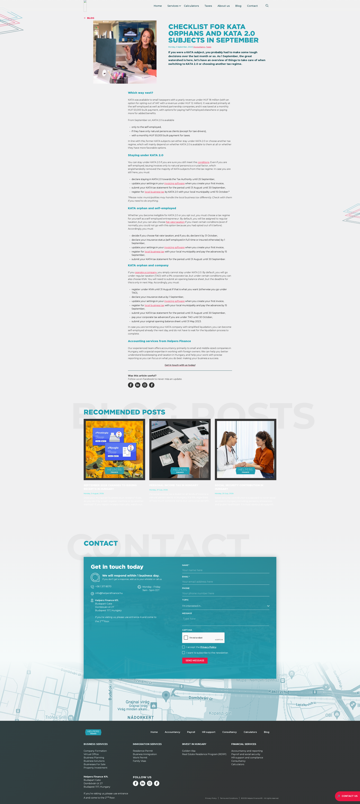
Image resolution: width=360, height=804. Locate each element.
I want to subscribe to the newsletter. (207, 652)
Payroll (191, 732)
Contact (252, 5)
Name (185, 565)
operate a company (146, 272)
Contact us (350, 796)
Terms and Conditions (229, 798)
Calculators (191, 5)
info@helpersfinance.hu (109, 593)
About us (224, 5)
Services (172, 5)
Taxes (208, 5)
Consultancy (229, 732)
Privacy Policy (208, 647)
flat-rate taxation (175, 222)
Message (187, 613)
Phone (186, 588)
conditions (203, 162)
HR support (208, 732)
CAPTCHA (187, 630)
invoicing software (174, 183)
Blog (238, 5)
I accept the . (201, 647)
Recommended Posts (124, 412)
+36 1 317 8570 (103, 586)
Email (185, 576)
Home (158, 5)
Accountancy (199, 47)
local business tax (154, 192)
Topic (185, 600)
